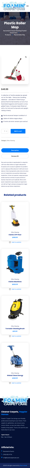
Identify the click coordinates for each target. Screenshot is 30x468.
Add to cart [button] (25, 202)
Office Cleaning (11, 140)
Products (8, 35)
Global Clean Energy (15, 375)
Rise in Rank (23, 465)
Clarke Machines (15, 282)
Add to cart (18, 131)
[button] (25, 57)
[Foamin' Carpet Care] (13, 6)
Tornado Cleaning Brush (15, 329)
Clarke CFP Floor (15, 235)
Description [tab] (15, 150)
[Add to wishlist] (25, 206)
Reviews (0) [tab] (15, 156)
